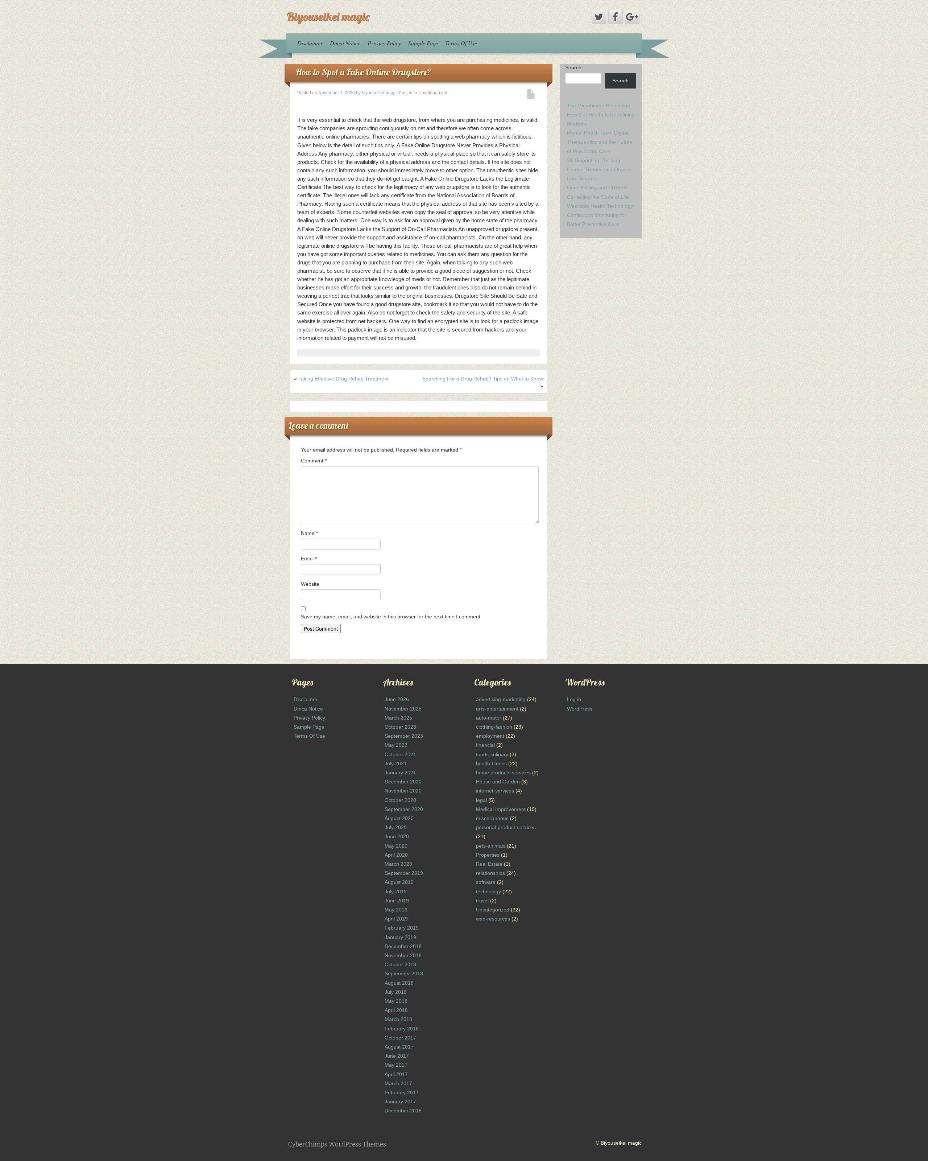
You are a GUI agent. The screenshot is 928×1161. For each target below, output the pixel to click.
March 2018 (398, 1019)
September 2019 (404, 873)
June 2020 (397, 836)
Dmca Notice (345, 43)
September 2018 (404, 973)
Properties (488, 855)
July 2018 (396, 992)
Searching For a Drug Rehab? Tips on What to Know (482, 379)
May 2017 (396, 1065)
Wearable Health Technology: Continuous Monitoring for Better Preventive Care (600, 215)
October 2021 (400, 754)
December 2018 (403, 946)
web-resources (493, 919)
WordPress (579, 709)
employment (490, 736)
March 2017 (398, 1083)
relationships (490, 873)
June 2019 (397, 900)
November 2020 (403, 791)
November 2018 (403, 955)
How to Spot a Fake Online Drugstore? (363, 72)
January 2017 (400, 1101)
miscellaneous (492, 818)
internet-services (495, 791)
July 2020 (396, 827)
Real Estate (489, 864)
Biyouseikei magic (327, 16)
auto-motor (488, 718)
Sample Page (423, 43)
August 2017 (399, 1047)
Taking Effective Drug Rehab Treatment (343, 379)
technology (488, 891)
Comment (314, 461)
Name (309, 533)
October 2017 (400, 1038)
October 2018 (400, 964)
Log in (574, 699)
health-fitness (491, 763)
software (486, 882)
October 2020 (400, 800)
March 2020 (398, 864)
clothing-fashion (494, 727)
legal (481, 800)
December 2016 (403, 1110)
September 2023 (404, 736)
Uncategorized (492, 910)
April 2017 (396, 1074)
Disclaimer (310, 43)
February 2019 (402, 928)
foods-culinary (492, 754)
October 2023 (400, 727)
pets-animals (490, 846)
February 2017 (402, 1092)
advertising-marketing (501, 699)
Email (309, 558)
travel (482, 900)
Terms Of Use (461, 43)
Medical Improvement (501, 809)
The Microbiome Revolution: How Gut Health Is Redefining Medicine (601, 115)
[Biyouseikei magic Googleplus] (632, 17)
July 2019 (396, 891)
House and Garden (498, 782)
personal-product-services (506, 827)
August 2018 (399, 983)
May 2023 (396, 745)
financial (485, 745)
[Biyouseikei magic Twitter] (599, 17)
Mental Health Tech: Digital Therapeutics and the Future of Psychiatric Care (600, 142)
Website (310, 584)
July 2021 (396, 763)
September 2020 (404, 809)
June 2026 (397, 699)
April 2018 (396, 1010)
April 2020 (396, 855)
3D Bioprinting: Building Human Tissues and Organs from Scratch (599, 169)
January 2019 (400, 937)
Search (573, 67)
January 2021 (400, 772)
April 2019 (396, 919)
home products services (503, 772)
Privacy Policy (384, 43)
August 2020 (399, 818)
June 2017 (397, 1056)
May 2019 (396, 910)
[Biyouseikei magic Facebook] (615, 17)
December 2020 (403, 782)
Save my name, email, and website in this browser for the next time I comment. (391, 616)
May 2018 (396, 1001)
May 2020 (396, 846)
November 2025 (403, 709)
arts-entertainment (497, 709)
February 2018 (402, 1029)
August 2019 (399, 882)
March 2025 (398, 718)
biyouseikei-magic (380, 92)
